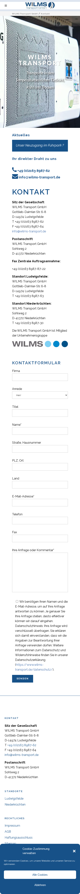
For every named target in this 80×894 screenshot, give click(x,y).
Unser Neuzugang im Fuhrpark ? (40, 145)
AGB (8, 831)
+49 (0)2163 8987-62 (33, 171)
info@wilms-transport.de (39, 177)
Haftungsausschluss (19, 837)
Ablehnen (40, 885)
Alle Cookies (40, 874)
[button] (74, 851)
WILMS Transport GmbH (25, 14)
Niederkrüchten (15, 804)
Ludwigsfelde (14, 798)
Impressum (12, 825)
